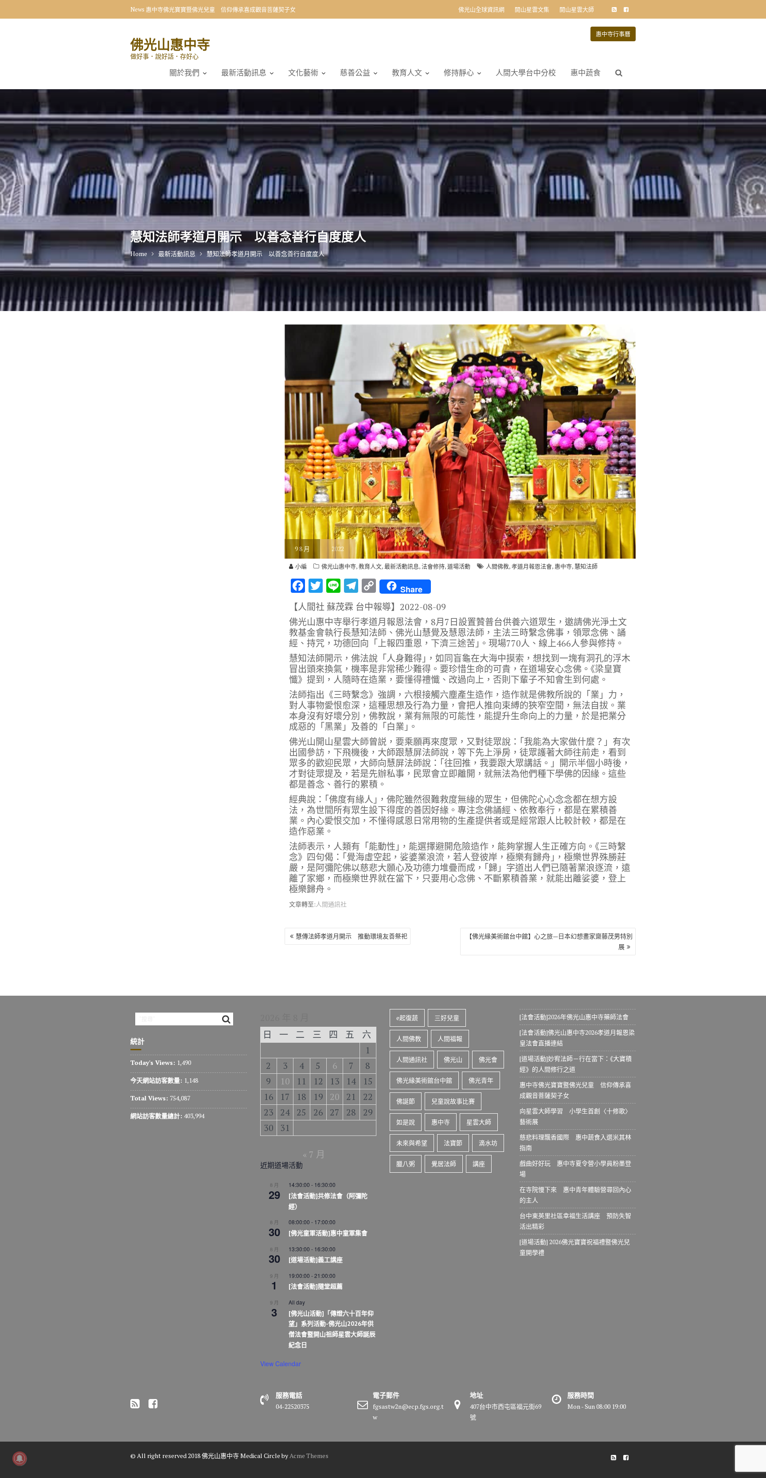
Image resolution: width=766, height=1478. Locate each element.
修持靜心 (459, 73)
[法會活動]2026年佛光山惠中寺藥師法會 (574, 1017)
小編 (301, 566)
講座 (479, 1163)
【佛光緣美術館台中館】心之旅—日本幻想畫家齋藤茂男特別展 (549, 941)
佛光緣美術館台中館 (424, 1080)
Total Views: (150, 1098)
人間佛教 (497, 566)
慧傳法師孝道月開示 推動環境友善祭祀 (351, 936)
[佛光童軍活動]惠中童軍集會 (328, 1233)
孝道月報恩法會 (532, 566)
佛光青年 (481, 1080)
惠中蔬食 (586, 73)
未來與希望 (411, 1143)
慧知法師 (586, 566)
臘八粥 (405, 1163)
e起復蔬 (407, 1017)
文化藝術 (303, 73)
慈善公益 (355, 73)
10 (285, 1081)
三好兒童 (446, 1017)
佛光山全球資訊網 (481, 9)
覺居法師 (443, 1163)
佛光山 (453, 1059)
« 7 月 (314, 1154)
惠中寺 (563, 566)
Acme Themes (308, 1455)
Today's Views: (153, 1062)
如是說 (405, 1122)
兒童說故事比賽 (453, 1101)
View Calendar (280, 1363)
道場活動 (458, 566)
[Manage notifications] (19, 1458)
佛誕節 (405, 1101)
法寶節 (453, 1143)
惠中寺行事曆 (613, 34)
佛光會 (488, 1059)
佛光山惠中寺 (170, 44)
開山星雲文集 (532, 9)
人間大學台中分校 (526, 73)
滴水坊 (488, 1143)
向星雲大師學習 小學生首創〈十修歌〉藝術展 (206, 9)
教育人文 (407, 73)
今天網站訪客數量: (157, 1080)
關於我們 (184, 73)
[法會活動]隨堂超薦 (316, 1286)
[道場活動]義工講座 (316, 1260)
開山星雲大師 (576, 9)
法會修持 (433, 566)
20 (335, 1097)
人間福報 (450, 1038)
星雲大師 (478, 1122)
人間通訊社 (331, 904)
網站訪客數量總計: (157, 1115)
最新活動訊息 (243, 73)
